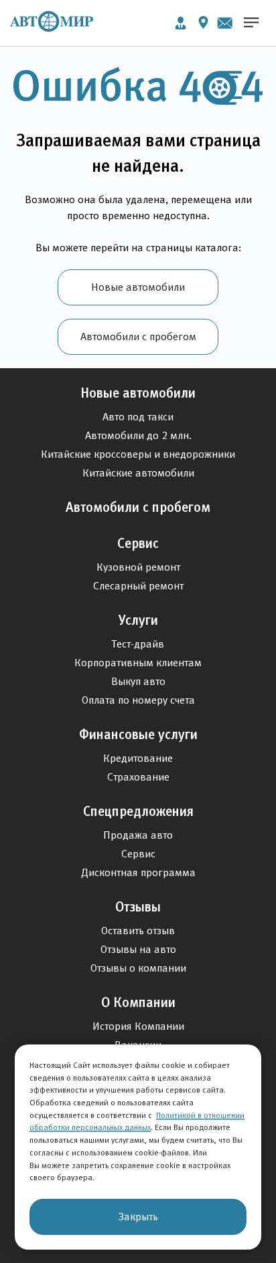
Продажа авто (138, 835)
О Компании (138, 1002)
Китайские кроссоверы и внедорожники (138, 454)
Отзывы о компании (138, 968)
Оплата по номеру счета (138, 700)
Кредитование (138, 758)
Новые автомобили (138, 287)
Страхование (138, 777)
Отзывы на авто (138, 949)
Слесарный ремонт (138, 585)
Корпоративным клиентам (138, 662)
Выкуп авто (138, 681)
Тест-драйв (138, 644)
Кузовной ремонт (138, 567)
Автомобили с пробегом (138, 336)
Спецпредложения (138, 811)
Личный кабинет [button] (180, 23)
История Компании (138, 1026)
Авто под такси (138, 416)
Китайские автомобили (138, 472)
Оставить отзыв (138, 930)
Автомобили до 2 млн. (138, 435)
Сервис (138, 543)
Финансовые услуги (138, 734)
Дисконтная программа (138, 872)
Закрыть (138, 1216)
